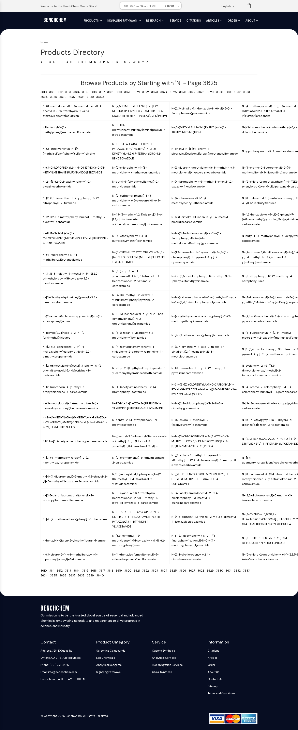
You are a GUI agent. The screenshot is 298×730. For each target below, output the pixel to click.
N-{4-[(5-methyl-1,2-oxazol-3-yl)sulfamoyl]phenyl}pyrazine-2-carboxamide (133, 300)
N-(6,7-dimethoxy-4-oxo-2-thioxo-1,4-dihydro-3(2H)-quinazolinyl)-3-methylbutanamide (199, 351)
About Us (213, 672)
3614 (77, 92)
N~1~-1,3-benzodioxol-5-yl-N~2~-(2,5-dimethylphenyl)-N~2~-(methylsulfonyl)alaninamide (138, 318)
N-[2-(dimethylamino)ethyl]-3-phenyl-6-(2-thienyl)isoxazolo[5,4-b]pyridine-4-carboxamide (73, 370)
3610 (45, 92)
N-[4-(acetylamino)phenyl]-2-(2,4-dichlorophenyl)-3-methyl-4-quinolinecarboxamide (195, 498)
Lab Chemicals (105, 658)
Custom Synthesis (163, 650)
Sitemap (213, 686)
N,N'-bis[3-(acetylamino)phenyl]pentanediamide (75, 441)
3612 (61, 92)
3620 (129, 92)
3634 (45, 97)
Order (232, 20)
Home (44, 42)
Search (169, 6)
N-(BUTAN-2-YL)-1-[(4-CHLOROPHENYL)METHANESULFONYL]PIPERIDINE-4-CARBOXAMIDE (75, 238)
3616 (95, 92)
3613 (69, 92)
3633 (247, 92)
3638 (82, 97)
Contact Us (215, 679)
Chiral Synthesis (162, 672)
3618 (111, 92)
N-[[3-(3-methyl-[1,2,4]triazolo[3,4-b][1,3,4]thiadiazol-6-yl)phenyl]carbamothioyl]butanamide (137, 219)
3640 (100, 97)
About (250, 20)
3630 (221, 92)
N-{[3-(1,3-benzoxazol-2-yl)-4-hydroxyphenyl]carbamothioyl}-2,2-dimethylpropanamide (67, 351)
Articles (212, 20)
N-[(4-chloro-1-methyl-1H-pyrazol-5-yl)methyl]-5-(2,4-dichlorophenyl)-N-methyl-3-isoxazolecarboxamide (204, 460)
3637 (73, 97)
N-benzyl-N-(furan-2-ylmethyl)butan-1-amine (74, 540)
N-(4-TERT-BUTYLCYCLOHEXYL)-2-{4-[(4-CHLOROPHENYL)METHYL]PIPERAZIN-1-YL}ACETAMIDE (139, 257)
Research (153, 20)
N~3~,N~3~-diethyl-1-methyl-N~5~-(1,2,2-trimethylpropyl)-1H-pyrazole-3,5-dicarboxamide (71, 278)
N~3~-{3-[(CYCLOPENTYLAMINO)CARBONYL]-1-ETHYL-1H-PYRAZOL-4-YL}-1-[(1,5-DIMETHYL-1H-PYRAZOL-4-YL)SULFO (204, 389)
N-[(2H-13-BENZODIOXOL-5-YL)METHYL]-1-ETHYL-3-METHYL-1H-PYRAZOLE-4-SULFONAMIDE (200, 479)
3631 (230, 92)
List (248, 6)
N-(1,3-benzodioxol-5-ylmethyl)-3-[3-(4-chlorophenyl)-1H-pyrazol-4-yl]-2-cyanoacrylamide (200, 257)
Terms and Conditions (221, 693)
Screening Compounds (110, 650)
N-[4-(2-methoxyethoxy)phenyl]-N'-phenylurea (75, 519)
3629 (211, 92)
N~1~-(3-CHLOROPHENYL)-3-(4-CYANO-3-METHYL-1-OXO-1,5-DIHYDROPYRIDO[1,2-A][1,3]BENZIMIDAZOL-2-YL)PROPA (200, 441)
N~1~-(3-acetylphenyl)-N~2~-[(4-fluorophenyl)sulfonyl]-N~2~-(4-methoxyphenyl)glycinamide (194, 540)
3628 (202, 92)
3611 (53, 92)
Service (175, 20)
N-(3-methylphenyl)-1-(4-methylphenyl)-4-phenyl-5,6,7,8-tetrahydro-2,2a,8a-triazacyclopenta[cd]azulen (73, 111)
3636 (64, 97)
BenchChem (55, 20)
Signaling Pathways (122, 20)
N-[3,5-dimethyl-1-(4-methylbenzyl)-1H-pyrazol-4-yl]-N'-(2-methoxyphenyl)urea (138, 540)
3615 (86, 92)
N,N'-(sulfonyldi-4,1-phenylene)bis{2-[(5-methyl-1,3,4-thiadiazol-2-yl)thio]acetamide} (137, 479)
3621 (138, 92)
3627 (193, 92)
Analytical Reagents (109, 665)
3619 (120, 92)
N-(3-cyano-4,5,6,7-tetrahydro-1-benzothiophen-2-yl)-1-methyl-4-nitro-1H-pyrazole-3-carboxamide (136, 498)
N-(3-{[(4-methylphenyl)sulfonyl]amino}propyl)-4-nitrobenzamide (139, 129)
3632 (238, 92)
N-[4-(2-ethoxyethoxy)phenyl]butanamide (200, 335)
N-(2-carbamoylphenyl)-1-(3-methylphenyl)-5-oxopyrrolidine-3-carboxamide (136, 200)
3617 (103, 92)
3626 (184, 92)
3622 (146, 92)
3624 (165, 92)
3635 (54, 97)
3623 (155, 92)
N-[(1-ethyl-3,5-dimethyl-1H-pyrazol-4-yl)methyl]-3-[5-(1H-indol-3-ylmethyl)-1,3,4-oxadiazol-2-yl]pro (139, 441)
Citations (194, 20)
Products (91, 20)
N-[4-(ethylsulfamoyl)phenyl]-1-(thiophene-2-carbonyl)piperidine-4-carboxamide (137, 351)
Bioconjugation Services (167, 665)
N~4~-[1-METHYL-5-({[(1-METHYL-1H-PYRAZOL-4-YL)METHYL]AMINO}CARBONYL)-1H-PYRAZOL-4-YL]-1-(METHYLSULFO (75, 422)
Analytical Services (164, 658)
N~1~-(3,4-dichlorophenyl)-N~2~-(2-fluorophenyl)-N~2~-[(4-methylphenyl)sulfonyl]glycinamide (196, 238)
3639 (91, 97)
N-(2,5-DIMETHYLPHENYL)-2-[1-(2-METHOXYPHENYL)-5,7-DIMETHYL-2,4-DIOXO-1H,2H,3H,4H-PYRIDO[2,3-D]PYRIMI (139, 111)
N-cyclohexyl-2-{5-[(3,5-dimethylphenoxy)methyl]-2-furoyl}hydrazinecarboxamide (262, 370)
